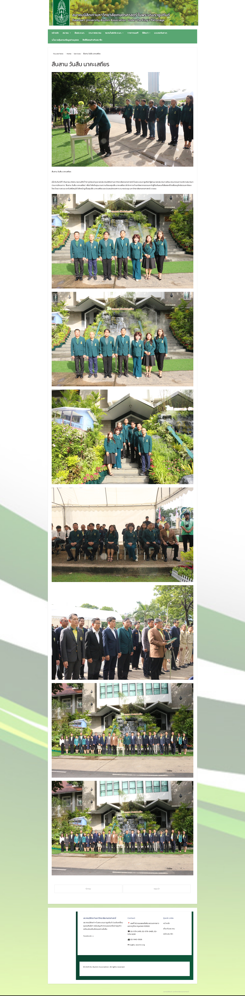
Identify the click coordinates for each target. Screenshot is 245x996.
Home (69, 53)
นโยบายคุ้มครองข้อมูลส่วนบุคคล (65, 40)
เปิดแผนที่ (132, 949)
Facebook (87, 935)
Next (156, 888)
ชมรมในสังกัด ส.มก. (113, 33)
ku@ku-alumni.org (137, 944)
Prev (89, 888)
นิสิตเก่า (145, 33)
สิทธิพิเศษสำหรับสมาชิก (92, 40)
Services (77, 53)
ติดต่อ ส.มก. (80, 33)
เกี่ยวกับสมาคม (169, 928)
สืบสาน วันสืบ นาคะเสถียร (80, 64)
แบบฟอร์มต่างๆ (160, 33)
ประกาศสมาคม (95, 33)
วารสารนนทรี (132, 33)
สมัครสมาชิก (168, 933)
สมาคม (66, 33)
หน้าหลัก (55, 33)
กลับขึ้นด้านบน (90, 970)
